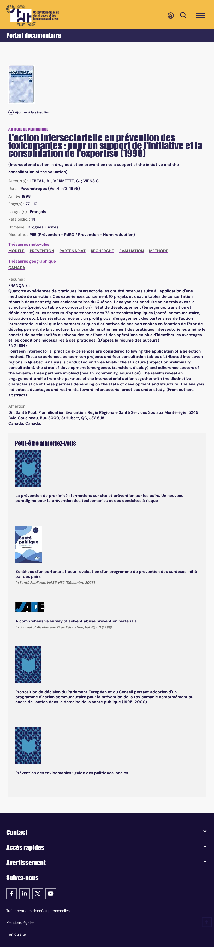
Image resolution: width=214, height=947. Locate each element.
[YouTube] (50, 893)
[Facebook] (11, 893)
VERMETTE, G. (67, 181)
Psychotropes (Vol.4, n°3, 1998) (50, 188)
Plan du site (16, 934)
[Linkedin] (24, 893)
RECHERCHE (102, 250)
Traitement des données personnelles (38, 910)
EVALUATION (131, 250)
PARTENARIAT (73, 250)
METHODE (158, 250)
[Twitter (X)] (37, 893)
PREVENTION (42, 250)
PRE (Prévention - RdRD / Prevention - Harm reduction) (82, 234)
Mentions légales (20, 922)
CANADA (16, 267)
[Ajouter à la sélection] (11, 112)
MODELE (16, 250)
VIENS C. (91, 181)
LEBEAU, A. (39, 181)
